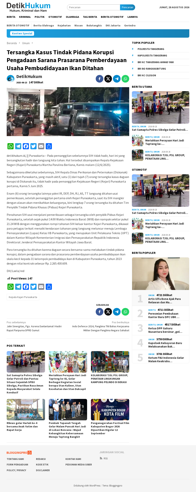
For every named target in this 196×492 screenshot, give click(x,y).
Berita (135, 126)
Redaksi (41, 459)
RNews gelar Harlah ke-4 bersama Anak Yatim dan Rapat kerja (22, 426)
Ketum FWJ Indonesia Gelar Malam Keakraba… (166, 359)
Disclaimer (43, 470)
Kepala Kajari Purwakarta (23, 297)
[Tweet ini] (108, 79)
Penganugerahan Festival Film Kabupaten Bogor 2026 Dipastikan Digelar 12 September (110, 428)
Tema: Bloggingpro (112, 485)
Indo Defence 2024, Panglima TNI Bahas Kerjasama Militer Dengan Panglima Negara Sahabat (100, 326)
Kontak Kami (73, 459)
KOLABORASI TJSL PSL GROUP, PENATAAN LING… (165, 156)
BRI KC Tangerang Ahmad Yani (156, 62)
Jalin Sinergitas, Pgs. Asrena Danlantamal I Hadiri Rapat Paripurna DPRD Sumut (34, 326)
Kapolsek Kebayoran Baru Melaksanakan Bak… (165, 344)
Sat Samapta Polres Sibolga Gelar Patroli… (160, 130)
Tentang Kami (15, 459)
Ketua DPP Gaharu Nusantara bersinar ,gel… (165, 330)
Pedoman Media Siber (78, 464)
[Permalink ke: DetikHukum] (10, 78)
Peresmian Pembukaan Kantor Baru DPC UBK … (163, 315)
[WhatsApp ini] (125, 79)
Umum (143, 126)
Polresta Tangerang (151, 49)
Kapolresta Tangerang (152, 55)
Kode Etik (42, 464)
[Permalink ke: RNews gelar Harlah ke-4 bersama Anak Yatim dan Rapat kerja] (26, 409)
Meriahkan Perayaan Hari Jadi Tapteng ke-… (164, 142)
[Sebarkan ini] (99, 79)
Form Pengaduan (17, 464)
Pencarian (127, 7)
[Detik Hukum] (28, 7)
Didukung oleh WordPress (87, 485)
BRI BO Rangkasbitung (152, 68)
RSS (106, 458)
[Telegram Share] (117, 79)
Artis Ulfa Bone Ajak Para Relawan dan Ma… (164, 300)
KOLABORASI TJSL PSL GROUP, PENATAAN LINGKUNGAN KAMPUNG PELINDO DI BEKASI (109, 378)
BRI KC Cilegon (147, 75)
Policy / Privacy (16, 470)
